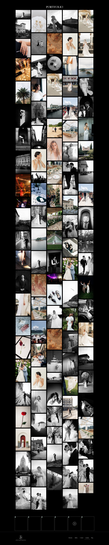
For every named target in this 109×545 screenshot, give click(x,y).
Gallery (76, 537)
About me (70, 537)
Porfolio (87, 537)
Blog (92, 537)
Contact (81, 537)
